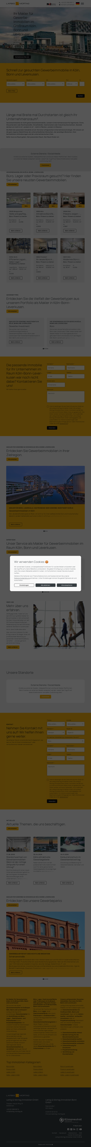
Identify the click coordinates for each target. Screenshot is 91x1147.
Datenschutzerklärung (22, 578)
